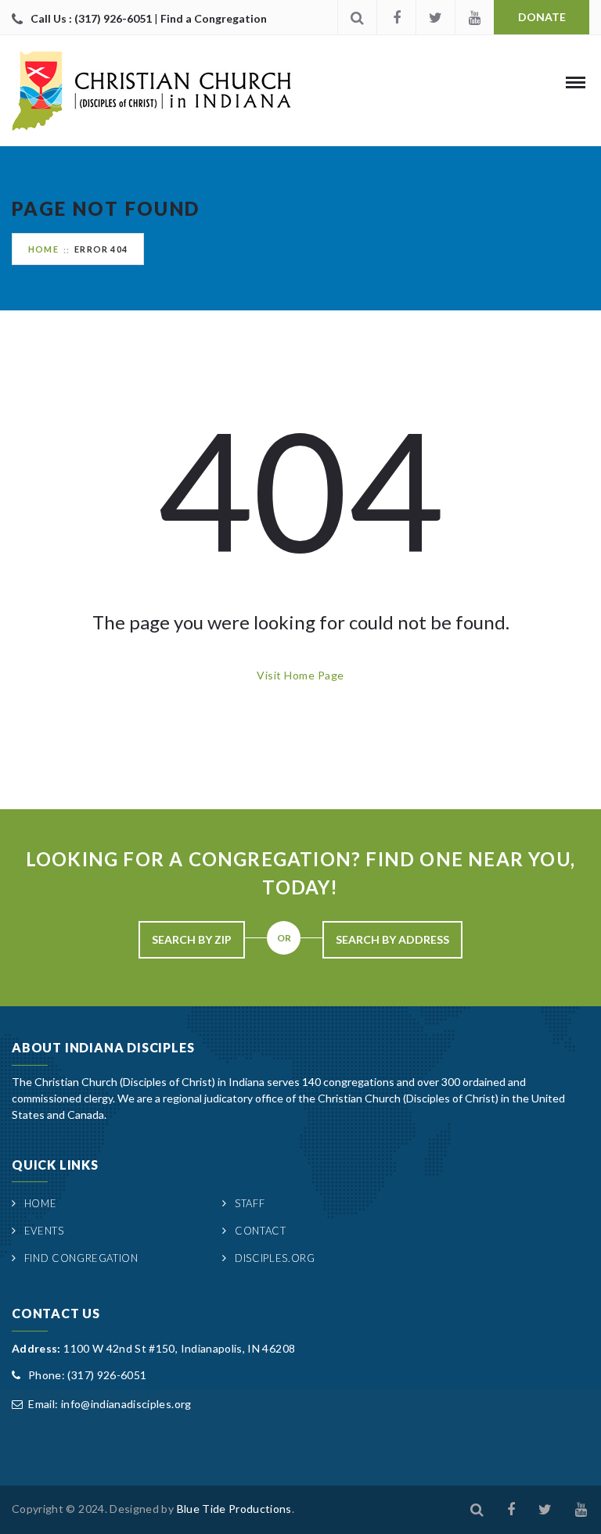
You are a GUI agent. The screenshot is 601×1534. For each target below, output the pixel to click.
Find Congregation (81, 1258)
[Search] (356, 17)
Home (43, 249)
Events (44, 1230)
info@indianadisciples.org (126, 1403)
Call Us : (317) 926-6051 (92, 18)
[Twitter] (435, 17)
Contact (260, 1230)
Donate (542, 16)
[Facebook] (396, 17)
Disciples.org (275, 1258)
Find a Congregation (213, 18)
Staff (250, 1203)
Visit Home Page (300, 675)
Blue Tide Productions (234, 1508)
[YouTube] (474, 17)
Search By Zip (192, 939)
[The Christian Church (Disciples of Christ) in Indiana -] (152, 91)
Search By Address (392, 939)
